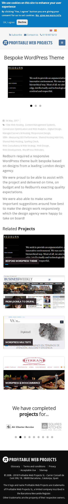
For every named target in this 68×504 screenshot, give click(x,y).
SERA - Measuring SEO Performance (20, 137)
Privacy (52, 466)
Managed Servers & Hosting (16, 133)
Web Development (12, 149)
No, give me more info (48, 15)
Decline (22, 22)
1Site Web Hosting (15, 124)
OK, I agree (9, 22)
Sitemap (43, 470)
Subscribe (17, 34)
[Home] (27, 42)
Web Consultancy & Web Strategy (19, 145)
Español (55, 30)
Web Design (43, 145)
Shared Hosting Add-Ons (51, 137)
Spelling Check (31, 141)
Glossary (15, 466)
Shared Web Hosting (13, 141)
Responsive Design (40, 133)
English (51, 30)
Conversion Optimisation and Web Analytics (24, 129)
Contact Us (32, 34)
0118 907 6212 (49, 34)
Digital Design (54, 129)
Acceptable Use (28, 470)
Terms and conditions (34, 466)
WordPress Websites (33, 149)
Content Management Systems (40, 124)
